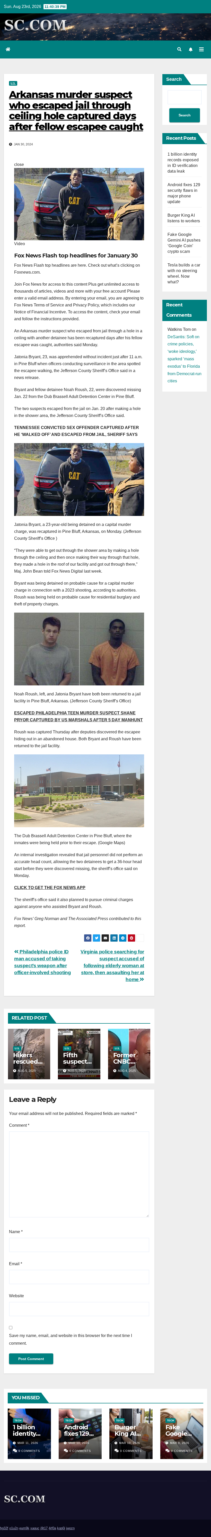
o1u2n (13, 1528)
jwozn (70, 1528)
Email (15, 1264)
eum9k (24, 1528)
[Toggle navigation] (201, 49)
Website (16, 1296)
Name (16, 1232)
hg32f (4, 1528)
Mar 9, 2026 (179, 1442)
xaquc (34, 1528)
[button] (179, 49)
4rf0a (52, 1528)
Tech (17, 1420)
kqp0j (61, 1528)
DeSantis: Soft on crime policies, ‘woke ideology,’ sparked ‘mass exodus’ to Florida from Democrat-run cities (184, 359)
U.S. (13, 83)
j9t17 (44, 1528)
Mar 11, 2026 (27, 1442)
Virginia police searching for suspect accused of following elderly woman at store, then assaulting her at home (112, 965)
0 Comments (29, 1450)
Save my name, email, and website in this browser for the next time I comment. (70, 1339)
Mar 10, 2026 (78, 1442)
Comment (19, 1125)
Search (174, 79)
